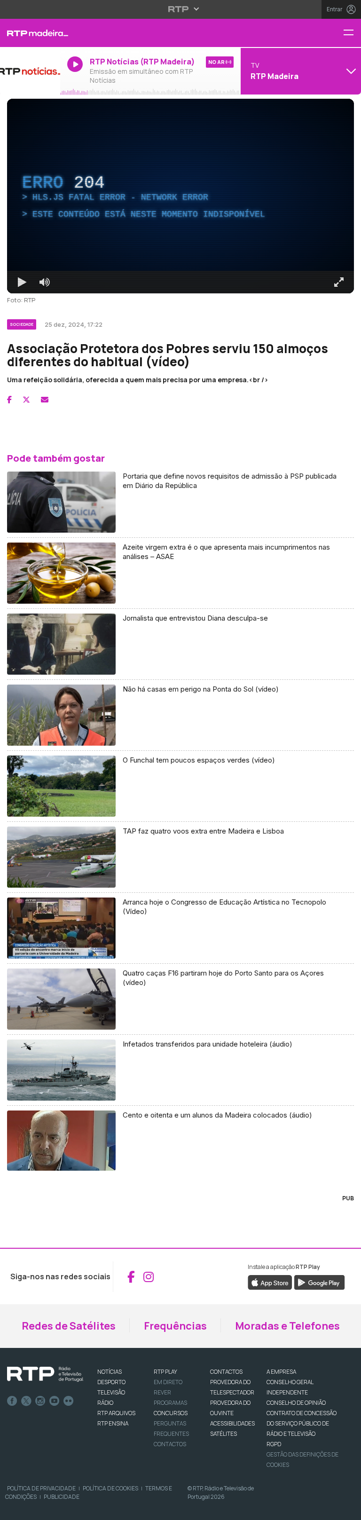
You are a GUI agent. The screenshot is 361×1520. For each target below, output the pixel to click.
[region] (180, 760)
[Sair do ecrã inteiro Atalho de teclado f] (346, 1508)
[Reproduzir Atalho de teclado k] (15, 1508)
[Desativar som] (37, 1508)
